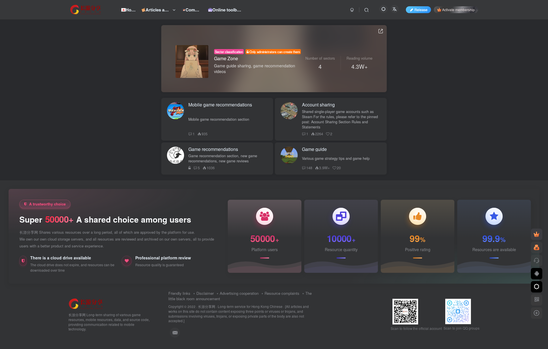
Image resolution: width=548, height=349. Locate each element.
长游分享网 (206, 306)
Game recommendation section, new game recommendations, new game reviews (222, 158)
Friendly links (179, 293)
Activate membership (458, 9)
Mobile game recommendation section (218, 119)
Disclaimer (205, 293)
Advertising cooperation (239, 293)
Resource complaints (282, 293)
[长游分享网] (85, 303)
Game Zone (226, 58)
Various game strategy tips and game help (336, 158)
